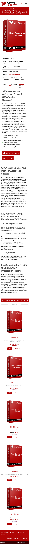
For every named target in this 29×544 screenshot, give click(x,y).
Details (9, 348)
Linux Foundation (9, 8)
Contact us (24, 538)
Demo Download (12, 153)
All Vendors (16, 538)
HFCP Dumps (14, 471)
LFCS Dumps (14, 337)
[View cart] (22, 3)
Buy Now (9, 158)
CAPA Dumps (14, 514)
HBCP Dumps (14, 427)
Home (2, 8)
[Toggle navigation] (26, 3)
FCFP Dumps (14, 383)
